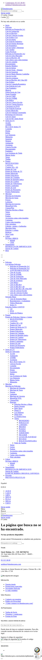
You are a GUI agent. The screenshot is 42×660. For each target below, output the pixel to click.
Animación (9, 143)
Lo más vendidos (11, 590)
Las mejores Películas (13, 264)
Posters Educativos (12, 175)
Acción (8, 123)
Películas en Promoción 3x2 (15, 54)
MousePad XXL (11, 206)
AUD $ (8, 491)
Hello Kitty (18, 414)
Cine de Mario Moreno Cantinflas (17, 74)
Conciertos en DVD (12, 106)
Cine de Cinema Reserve (14, 104)
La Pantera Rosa (20, 416)
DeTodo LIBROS (11, 238)
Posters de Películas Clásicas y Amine (18, 317)
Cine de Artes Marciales (13, 56)
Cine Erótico (9, 82)
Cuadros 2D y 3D (11, 167)
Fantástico (9, 151)
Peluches (13, 402)
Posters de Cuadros (12, 182)
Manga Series (10, 155)
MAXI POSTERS (11, 163)
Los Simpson (19, 412)
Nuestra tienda (10, 584)
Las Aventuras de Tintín (13, 153)
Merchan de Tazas (11, 198)
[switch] (37, 656)
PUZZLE (22, 429)
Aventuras (9, 145)
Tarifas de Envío (11, 612)
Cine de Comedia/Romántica (15, 84)
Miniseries (9, 137)
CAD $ (8, 493)
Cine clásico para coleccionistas (16, 60)
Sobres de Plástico (16, 313)
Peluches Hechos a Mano (14, 210)
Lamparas (8, 202)
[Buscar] (23, 513)
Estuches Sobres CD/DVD (14, 307)
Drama (7, 131)
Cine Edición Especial (13, 108)
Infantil (12, 240)
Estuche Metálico (11, 66)
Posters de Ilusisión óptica (14, 180)
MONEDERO (24, 421)
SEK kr (8, 501)
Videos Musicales (16, 303)
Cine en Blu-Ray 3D (12, 58)
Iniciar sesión (5, 507)
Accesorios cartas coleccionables (16, 218)
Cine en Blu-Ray (11, 33)
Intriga (7, 133)
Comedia (8, 129)
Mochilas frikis (10, 228)
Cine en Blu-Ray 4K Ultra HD (16, 80)
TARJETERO (24, 433)
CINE (12, 242)
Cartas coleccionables (13, 222)
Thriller (8, 159)
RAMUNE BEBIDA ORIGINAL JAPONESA (22, 473)
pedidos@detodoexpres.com (11, 564)
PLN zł (8, 499)
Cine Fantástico (10, 88)
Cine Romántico (11, 46)
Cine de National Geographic (15, 113)
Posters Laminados (12, 186)
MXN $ (8, 497)
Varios (7, 212)
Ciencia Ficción (10, 147)
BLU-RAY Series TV (13, 127)
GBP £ (7, 495)
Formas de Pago (11, 616)
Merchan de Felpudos (13, 196)
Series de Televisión (12, 352)
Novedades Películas (12, 588)
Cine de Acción (10, 76)
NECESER (23, 435)
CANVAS (9, 165)
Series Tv (13, 305)
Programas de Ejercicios (13, 115)
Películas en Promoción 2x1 (15, 29)
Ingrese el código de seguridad (11, 637)
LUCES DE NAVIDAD (27, 437)
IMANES (22, 427)
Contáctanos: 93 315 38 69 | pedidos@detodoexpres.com (15, 4)
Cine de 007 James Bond (14, 119)
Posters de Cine (10, 169)
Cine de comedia (11, 62)
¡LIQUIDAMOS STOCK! (19, 270)
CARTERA (23, 425)
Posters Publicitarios (12, 192)
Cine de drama (10, 39)
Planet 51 (17, 410)
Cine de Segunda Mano (18, 299)
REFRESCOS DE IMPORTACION (18, 246)
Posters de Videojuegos (13, 184)
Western (8, 141)
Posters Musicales (11, 173)
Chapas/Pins (9, 208)
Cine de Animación (12, 31)
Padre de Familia (20, 443)
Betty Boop (18, 408)
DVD (12, 311)
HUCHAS (22, 439)
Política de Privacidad (13, 601)
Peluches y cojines (11, 230)
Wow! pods (9, 234)
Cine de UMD (10, 96)
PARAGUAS (24, 423)
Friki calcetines (10, 224)
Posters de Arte (10, 188)
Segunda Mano (10, 297)
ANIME (8, 125)
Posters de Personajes (12, 190)
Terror (7, 157)
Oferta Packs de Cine (12, 92)
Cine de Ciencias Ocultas (14, 35)
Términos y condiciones (13, 614)
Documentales (10, 64)
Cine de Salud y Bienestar (14, 48)
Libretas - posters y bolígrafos (15, 226)
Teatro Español (10, 94)
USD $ (7, 503)
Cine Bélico (9, 100)
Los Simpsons (10, 135)
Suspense (8, 139)
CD (11, 309)
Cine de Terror (10, 117)
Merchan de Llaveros (12, 204)
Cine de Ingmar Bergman (14, 44)
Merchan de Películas (12, 386)
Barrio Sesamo (19, 406)
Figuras (8, 200)
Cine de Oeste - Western (14, 70)
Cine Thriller (9, 50)
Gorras (7, 214)
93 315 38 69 (5, 560)
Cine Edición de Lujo (13, 86)
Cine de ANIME (11, 98)
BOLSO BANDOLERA (28, 441)
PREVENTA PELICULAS (15, 477)
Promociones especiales (13, 586)
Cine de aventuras (11, 78)
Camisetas (9, 220)
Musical (8, 90)
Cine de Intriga (10, 68)
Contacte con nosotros (13, 599)
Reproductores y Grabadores (20, 301)
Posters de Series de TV (13, 171)
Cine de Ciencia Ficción (13, 102)
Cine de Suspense (11, 72)
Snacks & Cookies (11, 249)
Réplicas (8, 232)
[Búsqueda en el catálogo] (23, 11)
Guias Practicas (10, 52)
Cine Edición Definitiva (13, 42)
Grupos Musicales (11, 111)
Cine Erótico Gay (11, 37)
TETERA (22, 431)
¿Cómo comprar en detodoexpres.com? (19, 603)
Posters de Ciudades (12, 177)
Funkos (8, 216)
